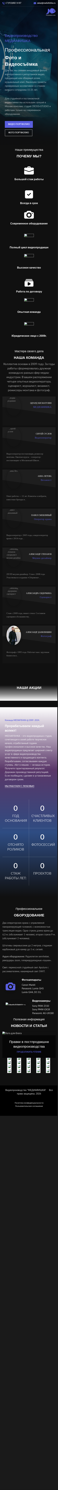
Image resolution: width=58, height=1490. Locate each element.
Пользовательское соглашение (29, 1106)
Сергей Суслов (44, 434)
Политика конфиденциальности (29, 1103)
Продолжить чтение (29, 1052)
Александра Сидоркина (39, 593)
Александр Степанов (40, 554)
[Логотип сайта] (51, 12)
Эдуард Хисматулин (41, 403)
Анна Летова (45, 476)
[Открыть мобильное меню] (4, 12)
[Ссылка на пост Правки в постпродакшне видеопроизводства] (29, 1033)
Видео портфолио (19, 124)
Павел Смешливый (41, 515)
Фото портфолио (18, 133)
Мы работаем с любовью (19, 786)
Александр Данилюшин (39, 632)
